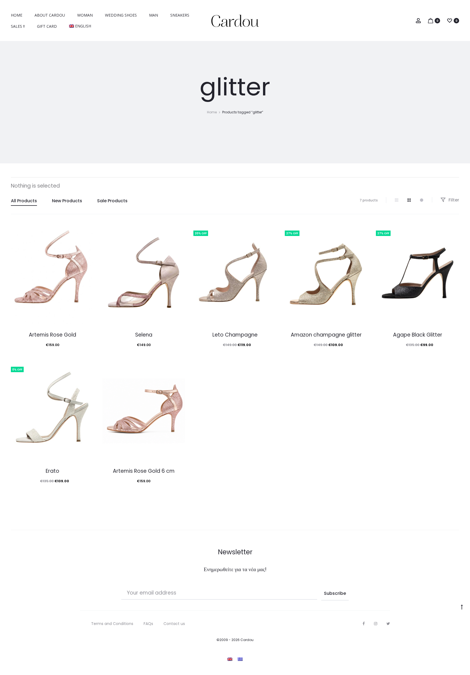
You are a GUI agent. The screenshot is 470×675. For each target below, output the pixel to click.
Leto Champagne (235, 334)
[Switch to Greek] (240, 659)
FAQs (148, 623)
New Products (67, 201)
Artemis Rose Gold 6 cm (144, 471)
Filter (453, 200)
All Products (24, 201)
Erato (52, 471)
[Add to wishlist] (87, 232)
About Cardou (50, 15)
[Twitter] (388, 624)
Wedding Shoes (121, 15)
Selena (143, 334)
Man (153, 15)
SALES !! (18, 26)
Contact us (174, 623)
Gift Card (47, 26)
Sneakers (179, 15)
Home (16, 15)
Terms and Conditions (112, 623)
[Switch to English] (230, 659)
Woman (85, 15)
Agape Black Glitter (417, 334)
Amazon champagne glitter (326, 334)
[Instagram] (375, 624)
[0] (430, 20)
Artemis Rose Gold (52, 334)
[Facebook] (364, 624)
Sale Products (112, 201)
